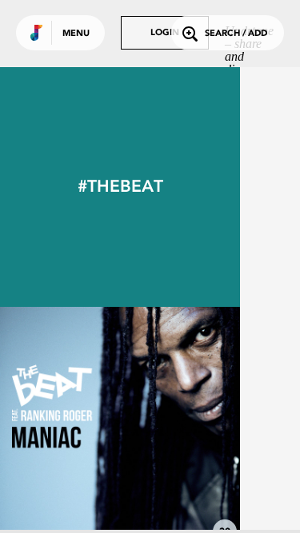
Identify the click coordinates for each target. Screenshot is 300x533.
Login (164, 33)
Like (69, 426)
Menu (76, 34)
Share (169, 426)
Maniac (120, 502)
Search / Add (236, 34)
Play (120, 426)
